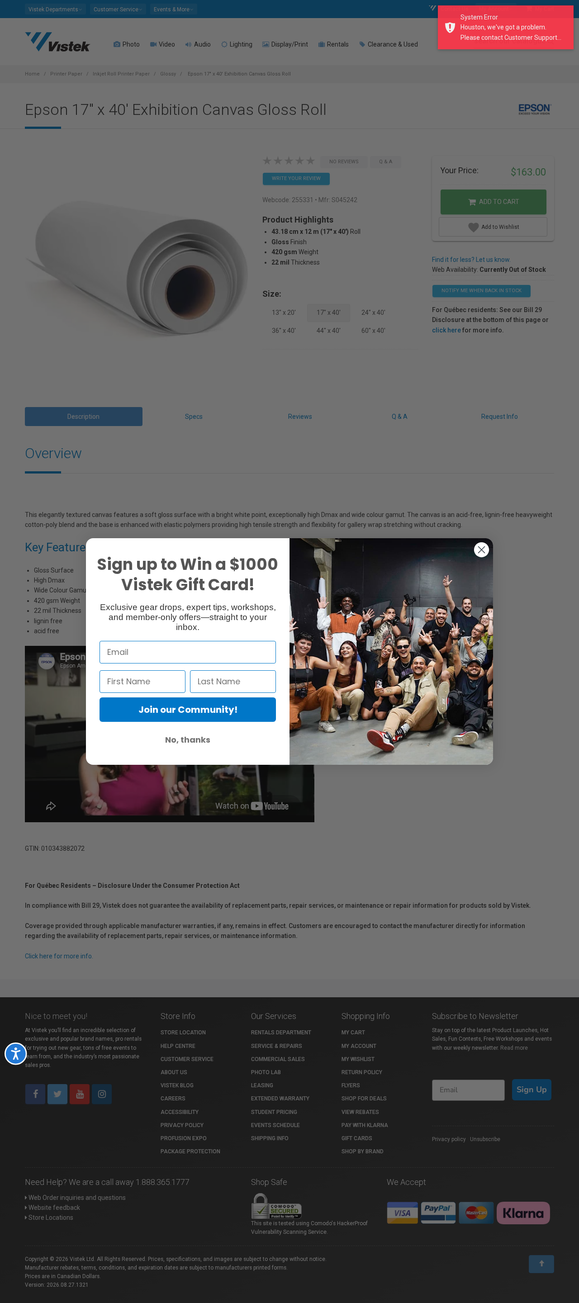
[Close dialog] (481, 550)
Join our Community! (187, 709)
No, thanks (187, 739)
